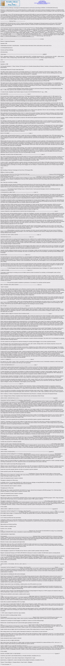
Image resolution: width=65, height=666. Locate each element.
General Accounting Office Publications (42, 3)
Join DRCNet (44, 2)
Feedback (42, 1)
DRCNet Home (40, 2)
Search (45, 1)
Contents (40, 1)
